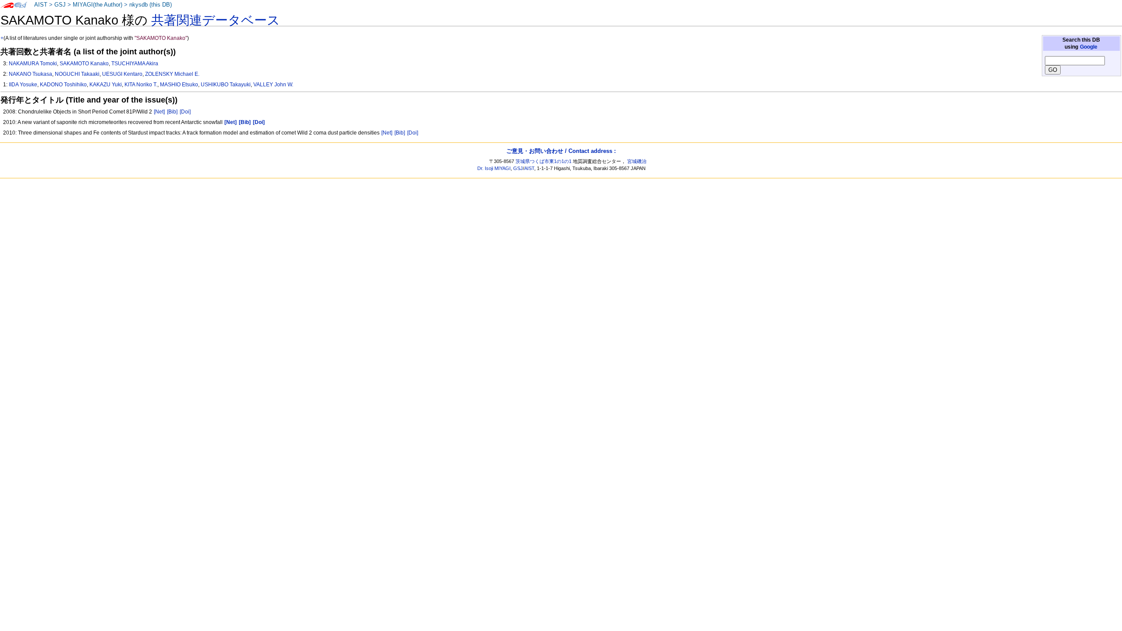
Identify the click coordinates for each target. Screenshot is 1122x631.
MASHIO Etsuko (179, 85)
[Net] (159, 112)
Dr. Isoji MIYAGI (494, 168)
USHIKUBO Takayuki (226, 85)
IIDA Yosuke (23, 85)
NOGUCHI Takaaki (77, 74)
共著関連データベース (215, 20)
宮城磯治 (636, 161)
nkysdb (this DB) (150, 5)
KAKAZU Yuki (105, 85)
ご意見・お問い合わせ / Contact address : (561, 151)
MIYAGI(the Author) (97, 5)
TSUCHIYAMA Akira (134, 63)
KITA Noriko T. (140, 85)
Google (1088, 47)
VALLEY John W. (273, 85)
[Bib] (172, 112)
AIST (40, 5)
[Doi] (185, 112)
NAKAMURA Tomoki (33, 63)
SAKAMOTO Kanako (84, 63)
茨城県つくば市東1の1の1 (543, 161)
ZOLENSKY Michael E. (172, 74)
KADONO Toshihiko (63, 85)
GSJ (60, 5)
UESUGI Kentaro (122, 74)
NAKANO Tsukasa (30, 74)
